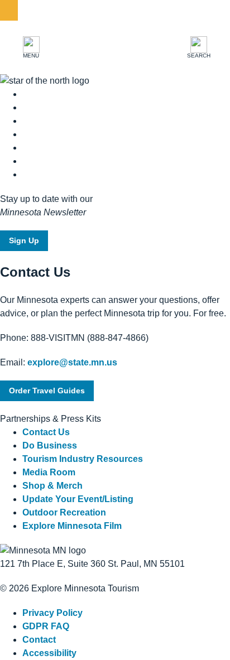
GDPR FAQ (45, 626)
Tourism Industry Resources (82, 459)
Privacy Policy (52, 613)
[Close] (9, 10)
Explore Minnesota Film (72, 526)
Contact (39, 639)
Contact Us (46, 432)
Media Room (48, 472)
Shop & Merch (52, 485)
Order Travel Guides (47, 390)
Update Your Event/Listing (77, 499)
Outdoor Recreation (64, 512)
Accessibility (49, 653)
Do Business (49, 445)
